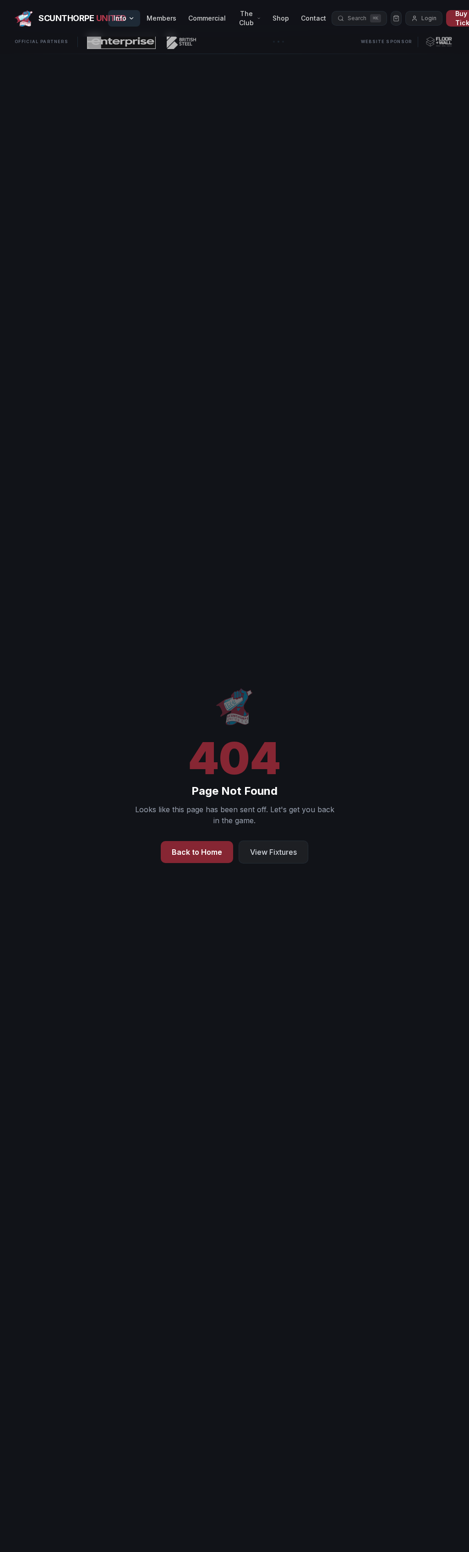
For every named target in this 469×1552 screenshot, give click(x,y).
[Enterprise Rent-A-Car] (121, 41)
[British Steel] (181, 41)
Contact (313, 18)
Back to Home (197, 852)
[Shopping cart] (396, 18)
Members (161, 18)
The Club (246, 18)
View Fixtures (273, 852)
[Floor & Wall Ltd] (439, 41)
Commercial (207, 18)
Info (120, 18)
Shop (281, 18)
